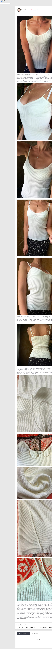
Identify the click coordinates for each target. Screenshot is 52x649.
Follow (34, 10)
